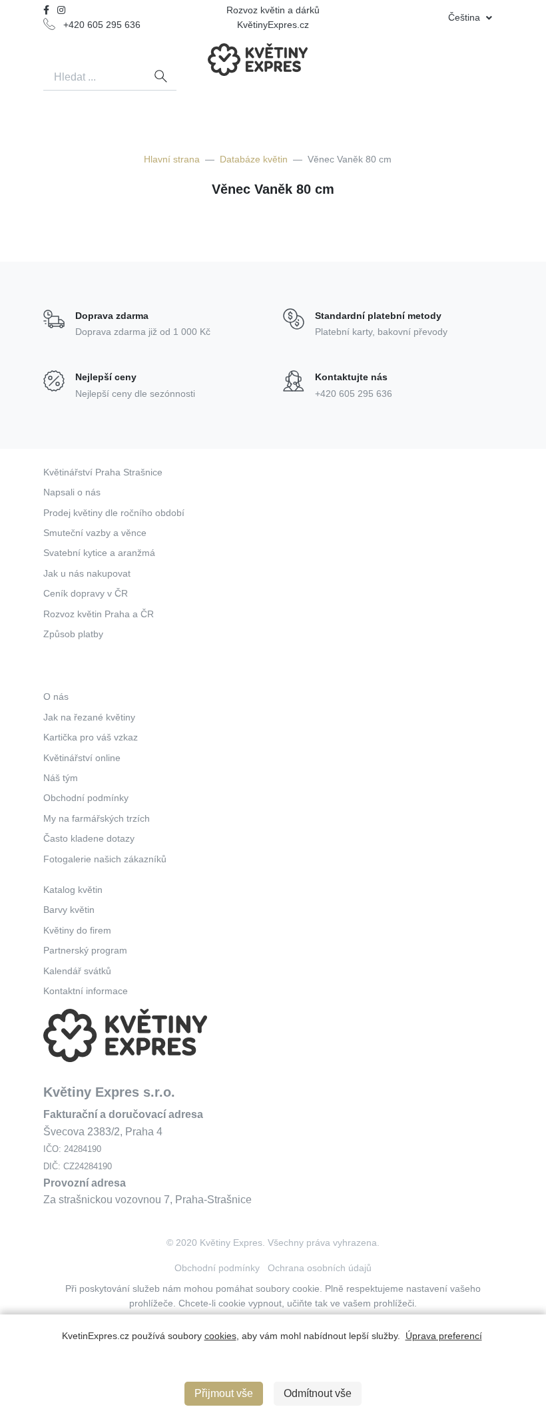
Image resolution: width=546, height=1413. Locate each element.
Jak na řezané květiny (89, 717)
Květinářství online (82, 757)
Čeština (465, 17)
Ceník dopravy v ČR (85, 593)
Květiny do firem (77, 930)
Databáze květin (254, 159)
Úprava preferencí (444, 1335)
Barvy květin (69, 909)
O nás (56, 696)
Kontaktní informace (85, 991)
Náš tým (60, 777)
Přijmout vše (223, 1393)
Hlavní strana (172, 159)
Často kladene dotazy (89, 838)
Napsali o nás (72, 492)
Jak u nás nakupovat (87, 573)
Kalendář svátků (77, 971)
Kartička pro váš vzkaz (90, 737)
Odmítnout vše (318, 1393)
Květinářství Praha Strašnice (102, 472)
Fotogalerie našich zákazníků (104, 859)
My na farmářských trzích (96, 818)
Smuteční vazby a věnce (94, 532)
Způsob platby (73, 634)
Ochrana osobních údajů (320, 1268)
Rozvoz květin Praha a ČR (98, 614)
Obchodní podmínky (86, 797)
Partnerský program (85, 950)
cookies (220, 1335)
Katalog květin (73, 889)
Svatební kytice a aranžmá (99, 552)
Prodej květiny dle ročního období (113, 512)
